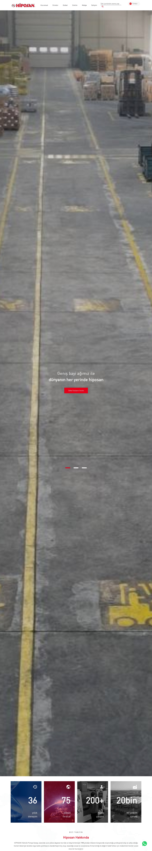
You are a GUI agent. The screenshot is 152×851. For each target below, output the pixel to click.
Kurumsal (44, 5)
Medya (84, 5)
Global (65, 5)
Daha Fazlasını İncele (76, 390)
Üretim (74, 5)
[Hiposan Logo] (23, 5)
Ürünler (55, 5)
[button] (68, 468)
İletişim (94, 5)
